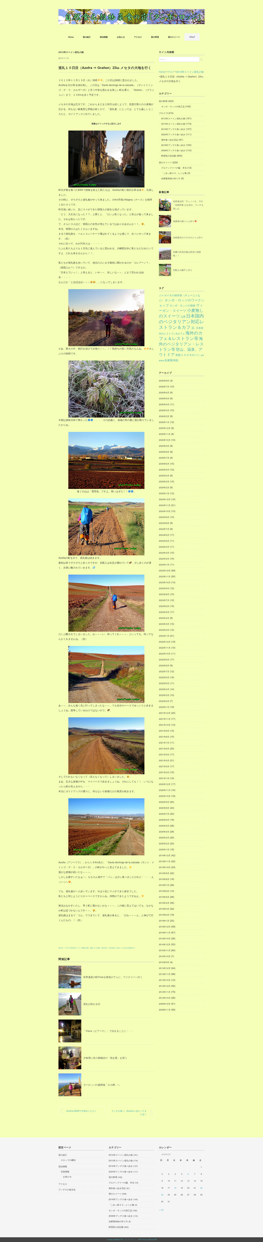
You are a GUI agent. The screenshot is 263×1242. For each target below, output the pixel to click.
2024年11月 (164, 505)
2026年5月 (164, 398)
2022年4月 (164, 689)
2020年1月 (164, 849)
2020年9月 (164, 801)
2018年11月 (164, 932)
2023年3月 (164, 623)
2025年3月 (164, 481)
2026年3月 (164, 410)
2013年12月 (164, 968)
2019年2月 (164, 914)
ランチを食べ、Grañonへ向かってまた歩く (129, 1112)
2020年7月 (164, 813)
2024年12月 (164, 499)
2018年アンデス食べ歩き (173, 145)
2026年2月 (164, 416)
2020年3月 (164, 837)
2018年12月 (164, 926)
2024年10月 (164, 511)
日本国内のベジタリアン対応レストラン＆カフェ (181, 321)
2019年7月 (164, 885)
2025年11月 (164, 434)
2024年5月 (164, 540)
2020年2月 (164, 843)
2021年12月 (164, 712)
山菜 (183, 316)
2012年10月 (164, 997)
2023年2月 (164, 629)
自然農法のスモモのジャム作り (188, 237)
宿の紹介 (87, 36)
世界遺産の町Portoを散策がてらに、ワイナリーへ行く (113, 977)
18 (175, 1187)
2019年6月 (164, 890)
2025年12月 (164, 428)
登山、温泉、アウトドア (181, 351)
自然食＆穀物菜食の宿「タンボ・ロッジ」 (122, 1240)
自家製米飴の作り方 (170, 178)
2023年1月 (164, 635)
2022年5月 (164, 683)
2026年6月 (164, 392)
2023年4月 (164, 617)
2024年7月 (164, 528)
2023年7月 (164, 600)
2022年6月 (164, 677)
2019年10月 (164, 867)
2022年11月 (164, 647)
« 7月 (161, 1210)
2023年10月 (164, 582)
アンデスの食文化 (66, 1189)
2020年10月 (164, 796)
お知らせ (121, 36)
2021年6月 (164, 748)
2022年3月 (164, 695)
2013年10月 (164, 979)
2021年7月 (164, 742)
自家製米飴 (171, 360)
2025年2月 (164, 487)
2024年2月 (164, 558)
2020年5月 (164, 825)
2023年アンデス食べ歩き (173, 134)
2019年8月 (164, 879)
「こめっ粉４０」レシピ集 (174, 173)
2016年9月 (164, 962)
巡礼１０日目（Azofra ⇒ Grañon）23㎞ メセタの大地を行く (113, 947)
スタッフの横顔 (68, 1160)
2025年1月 (164, 493)
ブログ (192, 36)
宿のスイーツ (174, 36)
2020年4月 (164, 831)
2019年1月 (164, 920)
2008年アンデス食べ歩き (173, 150)
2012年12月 (164, 985)
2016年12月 (164, 944)
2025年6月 (164, 463)
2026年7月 (164, 386)
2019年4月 (164, 902)
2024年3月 (164, 552)
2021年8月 (164, 736)
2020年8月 (164, 807)
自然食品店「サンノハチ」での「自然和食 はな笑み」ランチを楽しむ (188, 205)
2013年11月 (164, 974)
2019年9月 (164, 873)
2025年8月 (164, 451)
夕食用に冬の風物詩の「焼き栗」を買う (105, 1058)
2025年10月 (164, 439)
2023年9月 (164, 588)
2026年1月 (164, 422)
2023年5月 (164, 612)
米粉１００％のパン (187, 355)
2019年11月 (164, 861)
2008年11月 (164, 1009)
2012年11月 (164, 991)
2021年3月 (164, 766)
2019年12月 (164, 855)
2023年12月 (164, 570)
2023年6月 (164, 606)
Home (71, 36)
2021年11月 (164, 718)
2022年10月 (164, 653)
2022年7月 (164, 671)
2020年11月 (164, 790)
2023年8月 (164, 594)
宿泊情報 (104, 36)
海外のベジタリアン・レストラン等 (181, 344)
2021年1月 (164, 778)
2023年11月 (164, 576)
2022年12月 (164, 641)
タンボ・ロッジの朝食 (182, 305)
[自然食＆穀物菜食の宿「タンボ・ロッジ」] (131, 11)
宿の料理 (155, 36)
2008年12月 (164, 1003)
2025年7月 (164, 457)
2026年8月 (164, 380)
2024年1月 (164, 564)
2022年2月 (164, 701)
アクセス (138, 36)
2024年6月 (164, 534)
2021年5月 (164, 754)
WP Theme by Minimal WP (148, 1240)
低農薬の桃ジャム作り (183, 221)
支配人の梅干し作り (182, 269)
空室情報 (65, 1171)
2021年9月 (164, 730)
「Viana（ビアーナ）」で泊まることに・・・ (108, 1031)
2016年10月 (164, 956)
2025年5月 (164, 469)
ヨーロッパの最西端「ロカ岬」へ (101, 1084)
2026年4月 (164, 404)
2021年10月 (164, 724)
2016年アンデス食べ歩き (173, 129)
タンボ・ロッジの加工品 (173, 106)
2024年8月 (164, 523)
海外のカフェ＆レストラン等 (181, 335)
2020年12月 (164, 784)
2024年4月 (164, 546)
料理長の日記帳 (168, 155)
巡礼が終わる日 (91, 1004)
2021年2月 (164, 772)
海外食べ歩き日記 (169, 139)
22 (201, 1187)
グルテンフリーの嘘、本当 (174, 167)
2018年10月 (164, 938)
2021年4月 (164, 760)
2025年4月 (164, 475)
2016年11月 (164, 950)
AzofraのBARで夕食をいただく (81, 1110)
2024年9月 (164, 517)
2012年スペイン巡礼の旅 (71, 52)
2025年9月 (164, 445)
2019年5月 (164, 896)
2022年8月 (164, 665)
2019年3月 (164, 908)
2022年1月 (164, 706)
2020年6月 (164, 819)
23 (162, 1194)
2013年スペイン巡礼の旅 (173, 123)
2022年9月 (164, 659)
